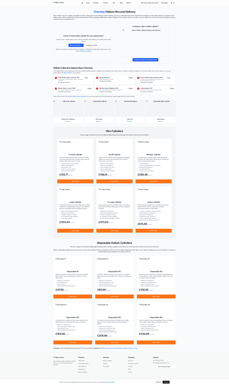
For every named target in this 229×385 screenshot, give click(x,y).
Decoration (106, 366)
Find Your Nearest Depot (164, 366)
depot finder (67, 72)
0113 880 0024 (159, 360)
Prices (88, 3)
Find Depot (164, 3)
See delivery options (85, 51)
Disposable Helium (83, 363)
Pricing (130, 372)
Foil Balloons (81, 369)
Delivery (105, 363)
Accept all (166, 382)
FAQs (121, 3)
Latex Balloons (82, 366)
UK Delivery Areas (133, 363)
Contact (128, 3)
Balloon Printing (107, 360)
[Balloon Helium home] (62, 2)
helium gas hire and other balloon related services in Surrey (120, 348)
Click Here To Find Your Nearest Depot (145, 59)
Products (95, 3)
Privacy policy (110, 382)
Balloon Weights (82, 372)
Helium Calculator (75, 45)
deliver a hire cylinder (78, 96)
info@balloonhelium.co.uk (162, 363)
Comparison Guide (91, 45)
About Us (130, 360)
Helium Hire (81, 360)
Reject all (158, 382)
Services (105, 3)
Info (114, 3)
